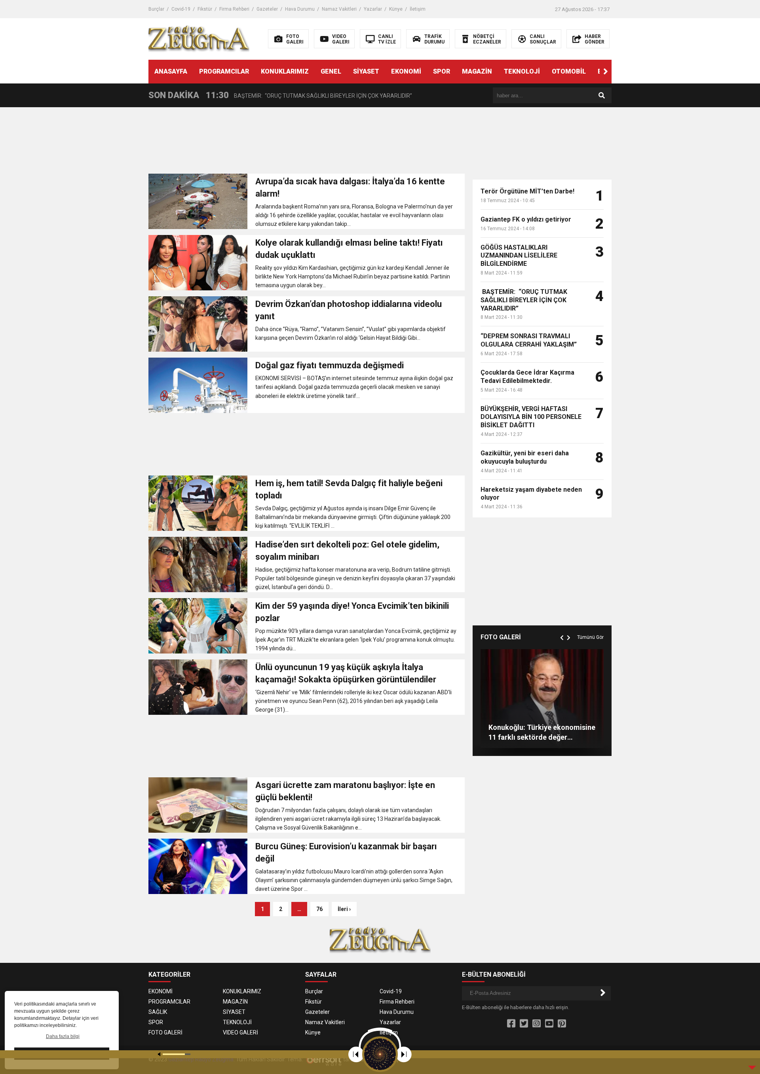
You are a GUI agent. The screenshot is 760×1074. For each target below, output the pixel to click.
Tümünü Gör (590, 637)
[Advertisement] (306, 143)
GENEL (331, 71)
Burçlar (156, 9)
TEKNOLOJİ (522, 71)
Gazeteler (267, 9)
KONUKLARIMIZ (285, 71)
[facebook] (511, 1023)
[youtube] (549, 1023)
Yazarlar (373, 9)
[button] (606, 71)
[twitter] (524, 1023)
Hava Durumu (300, 9)
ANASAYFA (170, 71)
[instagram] (536, 1023)
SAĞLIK (157, 1012)
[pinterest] (562, 1023)
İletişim (418, 9)
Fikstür (205, 9)
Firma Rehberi (234, 9)
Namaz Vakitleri (339, 9)
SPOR (441, 71)
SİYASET (366, 71)
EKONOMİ (406, 71)
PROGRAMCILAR (224, 71)
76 (319, 909)
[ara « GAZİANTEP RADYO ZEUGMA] (198, 38)
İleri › (344, 909)
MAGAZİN (477, 71)
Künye (396, 9)
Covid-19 (180, 9)
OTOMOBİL (569, 71)
